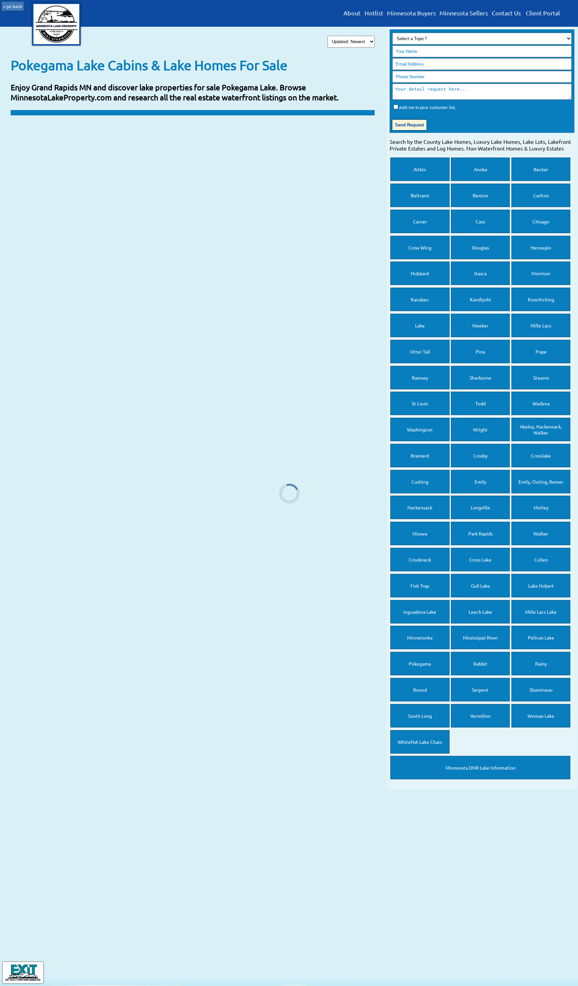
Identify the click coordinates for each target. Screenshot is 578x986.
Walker (541, 533)
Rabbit (480, 664)
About (352, 13)
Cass (480, 221)
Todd (480, 403)
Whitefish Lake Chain (420, 742)
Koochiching (541, 299)
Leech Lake (480, 612)
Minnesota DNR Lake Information (480, 768)
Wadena (541, 403)
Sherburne (480, 378)
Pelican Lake (541, 637)
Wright (480, 429)
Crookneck (420, 560)
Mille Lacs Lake (541, 612)
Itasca (480, 273)
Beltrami (420, 195)
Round (420, 690)
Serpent (480, 690)
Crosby (480, 456)
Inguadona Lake (419, 612)
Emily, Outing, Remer (540, 482)
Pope (541, 352)
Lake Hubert (541, 586)
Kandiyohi (480, 299)
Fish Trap (419, 586)
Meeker (480, 325)
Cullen (541, 560)
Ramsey (420, 378)
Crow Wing (419, 247)
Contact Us (506, 13)
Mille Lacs (541, 325)
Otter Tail (420, 352)
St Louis (420, 403)
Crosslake (541, 456)
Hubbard (420, 273)
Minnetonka (419, 637)
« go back (12, 6)
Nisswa (419, 533)
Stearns (541, 378)
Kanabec (420, 299)
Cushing (419, 482)
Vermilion (480, 716)
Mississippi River (480, 637)
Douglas (480, 247)
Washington (419, 429)
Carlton (541, 195)
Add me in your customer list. (427, 107)
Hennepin (541, 247)
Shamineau (541, 690)
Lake (420, 325)
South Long (420, 716)
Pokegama (420, 664)
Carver (420, 221)
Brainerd (420, 456)
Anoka (480, 169)
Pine (480, 352)
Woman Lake (540, 716)
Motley (541, 507)
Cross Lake (480, 560)
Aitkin (419, 169)
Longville (480, 507)
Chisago (541, 221)
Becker (541, 169)
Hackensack (419, 507)
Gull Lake (480, 586)
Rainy (541, 664)
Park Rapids (480, 533)
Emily (480, 482)
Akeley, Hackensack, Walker (541, 429)
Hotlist (374, 13)
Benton (480, 195)
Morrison (541, 273)
